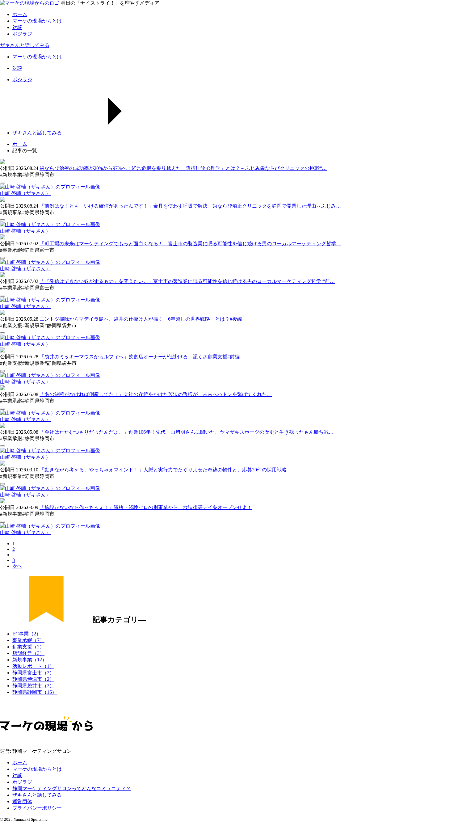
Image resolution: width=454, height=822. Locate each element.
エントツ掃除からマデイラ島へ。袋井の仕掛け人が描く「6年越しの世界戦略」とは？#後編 (141, 319)
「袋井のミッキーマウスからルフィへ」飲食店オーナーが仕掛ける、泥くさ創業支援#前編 (140, 356)
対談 (17, 775)
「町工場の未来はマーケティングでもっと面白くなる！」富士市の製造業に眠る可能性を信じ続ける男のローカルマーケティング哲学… (190, 243)
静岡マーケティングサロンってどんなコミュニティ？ (71, 788)
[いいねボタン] (2, 182)
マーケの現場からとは (37, 769)
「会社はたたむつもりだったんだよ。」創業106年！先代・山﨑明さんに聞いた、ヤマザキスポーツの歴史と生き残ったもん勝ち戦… (187, 432)
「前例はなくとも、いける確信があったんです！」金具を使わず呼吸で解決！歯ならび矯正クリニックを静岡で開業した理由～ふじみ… (190, 206)
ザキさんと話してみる (24, 45)
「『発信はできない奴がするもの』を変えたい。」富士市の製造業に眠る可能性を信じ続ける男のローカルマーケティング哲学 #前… (187, 281)
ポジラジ (22, 782)
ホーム (19, 762)
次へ (17, 566)
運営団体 (22, 801)
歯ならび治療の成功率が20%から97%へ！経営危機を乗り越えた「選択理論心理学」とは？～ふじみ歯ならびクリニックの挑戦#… (183, 168)
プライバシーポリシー (37, 808)
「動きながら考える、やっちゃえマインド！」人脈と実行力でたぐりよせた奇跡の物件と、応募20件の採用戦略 (163, 469)
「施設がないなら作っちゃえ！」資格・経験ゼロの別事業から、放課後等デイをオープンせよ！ (146, 507)
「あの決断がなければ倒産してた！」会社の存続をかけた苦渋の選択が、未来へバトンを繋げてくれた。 (156, 394)
